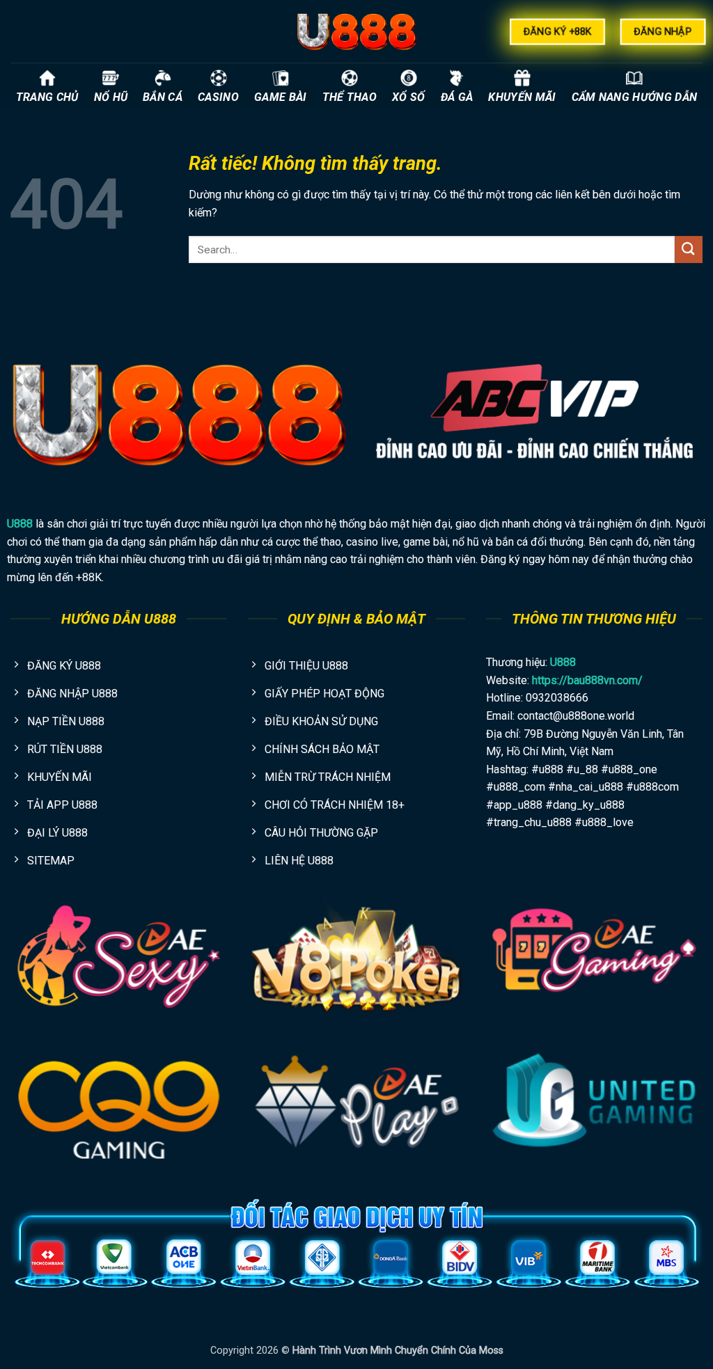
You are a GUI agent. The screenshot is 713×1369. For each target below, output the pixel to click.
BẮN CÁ (162, 97)
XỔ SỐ (408, 97)
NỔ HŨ (111, 97)
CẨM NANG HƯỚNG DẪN (635, 97)
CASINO (218, 97)
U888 (20, 523)
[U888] (356, 31)
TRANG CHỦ (47, 97)
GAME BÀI (280, 97)
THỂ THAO (349, 97)
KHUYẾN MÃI (522, 97)
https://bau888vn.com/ (587, 680)
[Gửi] (689, 249)
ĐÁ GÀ (457, 97)
